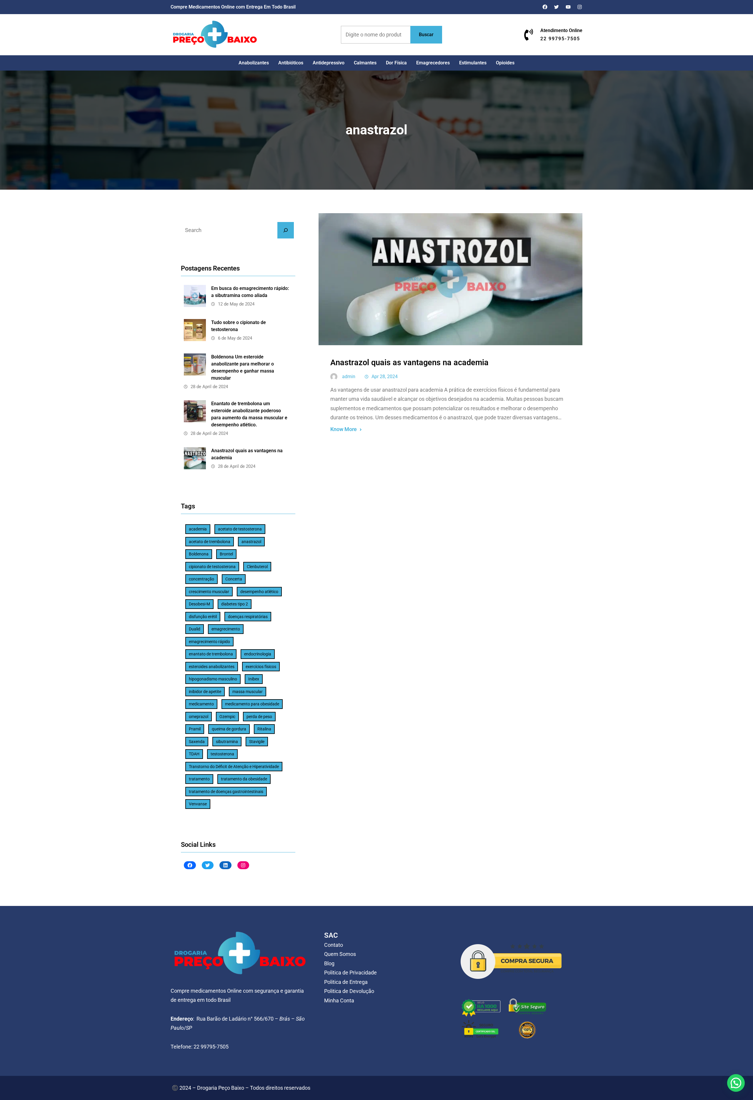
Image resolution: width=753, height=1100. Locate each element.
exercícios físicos (261, 666)
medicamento (201, 704)
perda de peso (259, 716)
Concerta (233, 579)
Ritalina (264, 729)
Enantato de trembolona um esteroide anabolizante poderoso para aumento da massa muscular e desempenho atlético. (249, 414)
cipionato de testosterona (212, 566)
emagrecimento (225, 629)
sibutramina (227, 741)
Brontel (226, 554)
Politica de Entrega (346, 982)
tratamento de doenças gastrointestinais (226, 791)
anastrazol (251, 541)
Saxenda (197, 741)
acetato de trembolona (209, 541)
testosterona (222, 754)
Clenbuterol (257, 566)
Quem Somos (340, 954)
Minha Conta (339, 1000)
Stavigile (256, 741)
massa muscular (247, 691)
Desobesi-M (199, 604)
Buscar (426, 34)
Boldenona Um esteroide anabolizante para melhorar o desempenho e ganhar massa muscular (242, 367)
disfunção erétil (203, 616)
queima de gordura (229, 729)
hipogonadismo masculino (213, 679)
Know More (343, 429)
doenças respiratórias (248, 616)
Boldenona (199, 554)
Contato (333, 945)
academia (198, 529)
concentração (201, 579)
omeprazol (198, 716)
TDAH (194, 754)
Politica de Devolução (349, 991)
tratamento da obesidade (244, 779)
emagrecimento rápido (209, 641)
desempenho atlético (259, 591)
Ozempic (227, 716)
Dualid (194, 629)
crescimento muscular (209, 591)
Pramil (195, 729)
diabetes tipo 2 (234, 604)
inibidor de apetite (205, 691)
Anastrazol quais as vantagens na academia (247, 454)
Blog (329, 963)
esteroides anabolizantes (211, 666)
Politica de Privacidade (350, 972)
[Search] (285, 230)
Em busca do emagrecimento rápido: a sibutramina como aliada (250, 292)
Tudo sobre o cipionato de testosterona (238, 326)
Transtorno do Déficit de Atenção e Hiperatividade (234, 766)
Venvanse (198, 804)
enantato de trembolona (211, 654)
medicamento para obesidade (252, 704)
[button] (736, 1083)
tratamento (199, 779)
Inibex (253, 679)
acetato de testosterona (240, 529)
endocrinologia (257, 654)
